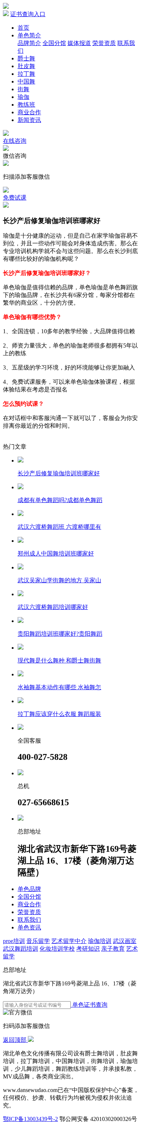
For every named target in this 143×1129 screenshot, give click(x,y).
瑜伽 (23, 97)
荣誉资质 (104, 43)
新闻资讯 (29, 120)
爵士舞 (26, 58)
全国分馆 (54, 43)
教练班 (26, 104)
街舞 (23, 89)
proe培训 (14, 941)
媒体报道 (79, 43)
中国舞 (26, 81)
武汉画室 (124, 941)
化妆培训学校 (57, 949)
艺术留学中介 (69, 941)
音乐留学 (38, 941)
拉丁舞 (26, 74)
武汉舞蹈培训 (20, 949)
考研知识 (88, 949)
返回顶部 (15, 1040)
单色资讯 (29, 927)
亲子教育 (113, 949)
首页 (23, 28)
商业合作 (29, 112)
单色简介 (29, 35)
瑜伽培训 (99, 941)
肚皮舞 (26, 66)
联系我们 (29, 920)
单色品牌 (29, 889)
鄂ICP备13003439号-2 (30, 1119)
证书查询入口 (27, 14)
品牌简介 (29, 43)
